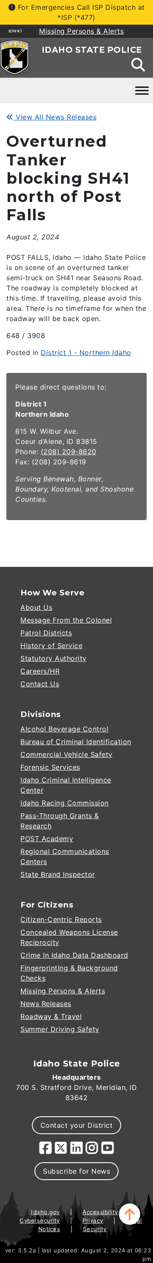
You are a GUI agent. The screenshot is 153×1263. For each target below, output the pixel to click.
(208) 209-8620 (68, 451)
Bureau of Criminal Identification (75, 741)
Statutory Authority (53, 658)
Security (95, 1229)
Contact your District (76, 1125)
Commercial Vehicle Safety (66, 754)
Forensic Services (50, 767)
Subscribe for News (76, 1171)
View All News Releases (55, 117)
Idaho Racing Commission (64, 803)
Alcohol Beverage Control (64, 729)
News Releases (45, 1003)
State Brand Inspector (57, 874)
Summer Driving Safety (59, 1029)
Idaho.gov (45, 1212)
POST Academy (46, 838)
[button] (129, 1214)
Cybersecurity (40, 1220)
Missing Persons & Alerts (62, 991)
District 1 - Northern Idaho (86, 352)
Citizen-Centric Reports (61, 919)
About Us (36, 607)
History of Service (51, 645)
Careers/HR (40, 671)
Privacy (92, 1220)
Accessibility (100, 1212)
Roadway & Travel (51, 1016)
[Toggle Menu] (142, 91)
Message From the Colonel (66, 620)
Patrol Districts (46, 633)
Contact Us (39, 684)
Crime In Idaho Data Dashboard (74, 955)
